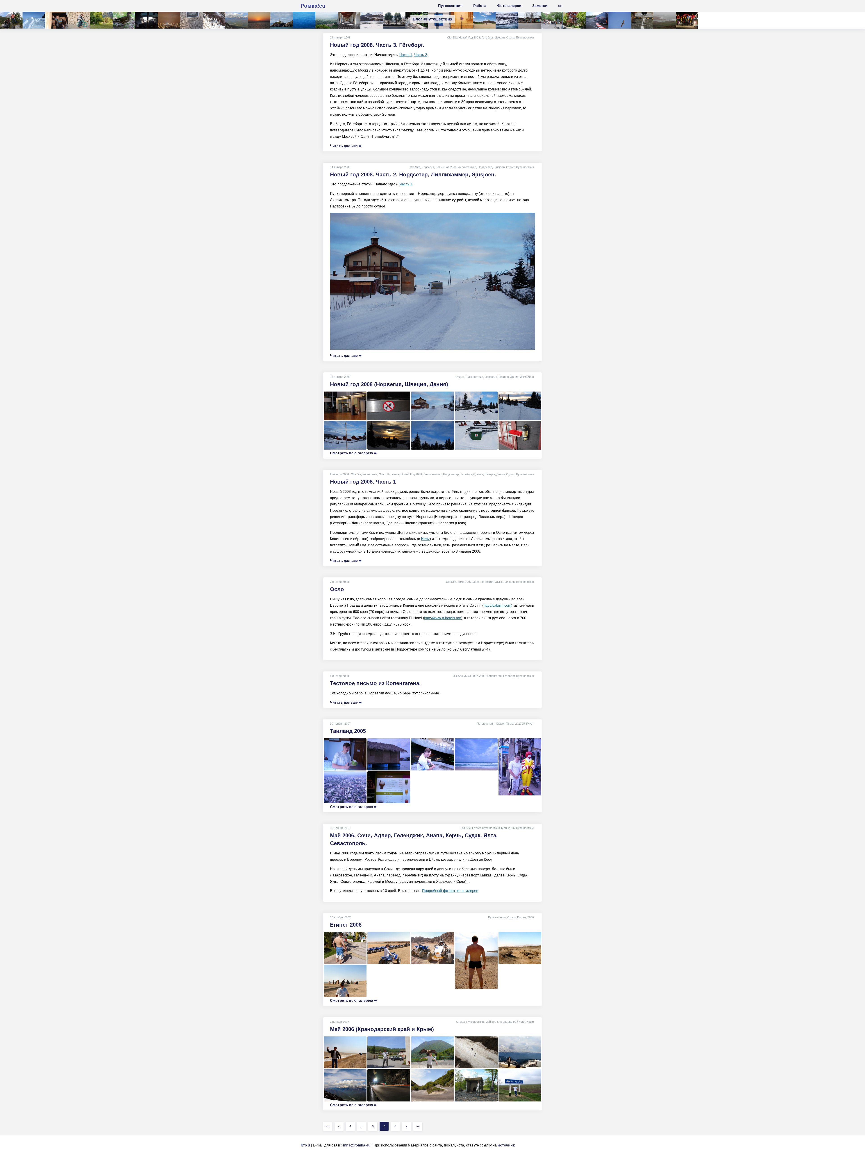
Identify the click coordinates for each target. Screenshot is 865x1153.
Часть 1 (405, 55)
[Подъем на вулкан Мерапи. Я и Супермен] (11, 20)
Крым (530, 1021)
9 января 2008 (339, 474)
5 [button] (361, 1126)
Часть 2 (420, 55)
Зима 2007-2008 (474, 676)
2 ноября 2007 (339, 1021)
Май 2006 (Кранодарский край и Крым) (382, 1029)
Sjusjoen (499, 167)
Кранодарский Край (512, 1021)
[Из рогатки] (687, 20)
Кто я (305, 1145)
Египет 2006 (346, 925)
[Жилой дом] (394, 20)
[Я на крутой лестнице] (56, 20)
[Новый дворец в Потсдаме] (484, 20)
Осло (382, 474)
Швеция (499, 37)
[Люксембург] (574, 20)
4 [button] (350, 1126)
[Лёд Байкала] (34, 20)
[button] (327, 1126)
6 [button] (373, 1126)
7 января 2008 (339, 581)
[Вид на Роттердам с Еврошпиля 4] (169, 20)
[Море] (304, 20)
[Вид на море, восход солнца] (259, 20)
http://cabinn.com (497, 605)
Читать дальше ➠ (346, 146)
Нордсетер (485, 167)
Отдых (510, 37)
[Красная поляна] (236, 20)
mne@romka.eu (357, 1145)
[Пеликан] (619, 20)
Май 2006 (491, 1021)
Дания (514, 376)
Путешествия (525, 37)
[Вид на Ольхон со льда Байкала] (371, 20)
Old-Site (452, 37)
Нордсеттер (451, 474)
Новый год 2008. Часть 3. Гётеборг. (377, 45)
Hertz (425, 539)
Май (504, 828)
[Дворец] (349, 20)
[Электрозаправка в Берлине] (642, 20)
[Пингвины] (214, 20)
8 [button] (395, 1126)
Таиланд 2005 (348, 731)
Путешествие (525, 828)
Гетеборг (487, 37)
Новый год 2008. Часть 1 (363, 482)
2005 (521, 723)
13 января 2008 (340, 376)
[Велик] (79, 20)
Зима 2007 (464, 581)
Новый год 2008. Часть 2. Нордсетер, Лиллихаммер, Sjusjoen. (413, 174)
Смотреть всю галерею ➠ (353, 453)
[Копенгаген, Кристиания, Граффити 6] (529, 20)
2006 (511, 828)
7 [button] (384, 1126)
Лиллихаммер (467, 167)
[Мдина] (462, 20)
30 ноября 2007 (340, 723)
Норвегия (427, 167)
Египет (521, 917)
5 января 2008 (339, 676)
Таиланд (511, 723)
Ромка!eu (313, 6)
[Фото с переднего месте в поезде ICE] (146, 20)
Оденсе (478, 474)
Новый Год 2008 (469, 37)
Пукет (530, 723)
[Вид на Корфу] (326, 20)
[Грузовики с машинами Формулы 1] (597, 20)
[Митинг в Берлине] (552, 20)
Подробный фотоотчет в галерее (450, 891)
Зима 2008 (527, 376)
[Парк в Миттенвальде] (101, 20)
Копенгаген (370, 474)
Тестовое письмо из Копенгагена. (375, 683)
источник (506, 1145)
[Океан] (664, 20)
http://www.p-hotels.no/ (442, 618)
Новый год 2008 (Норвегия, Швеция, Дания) (389, 384)
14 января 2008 (340, 37)
